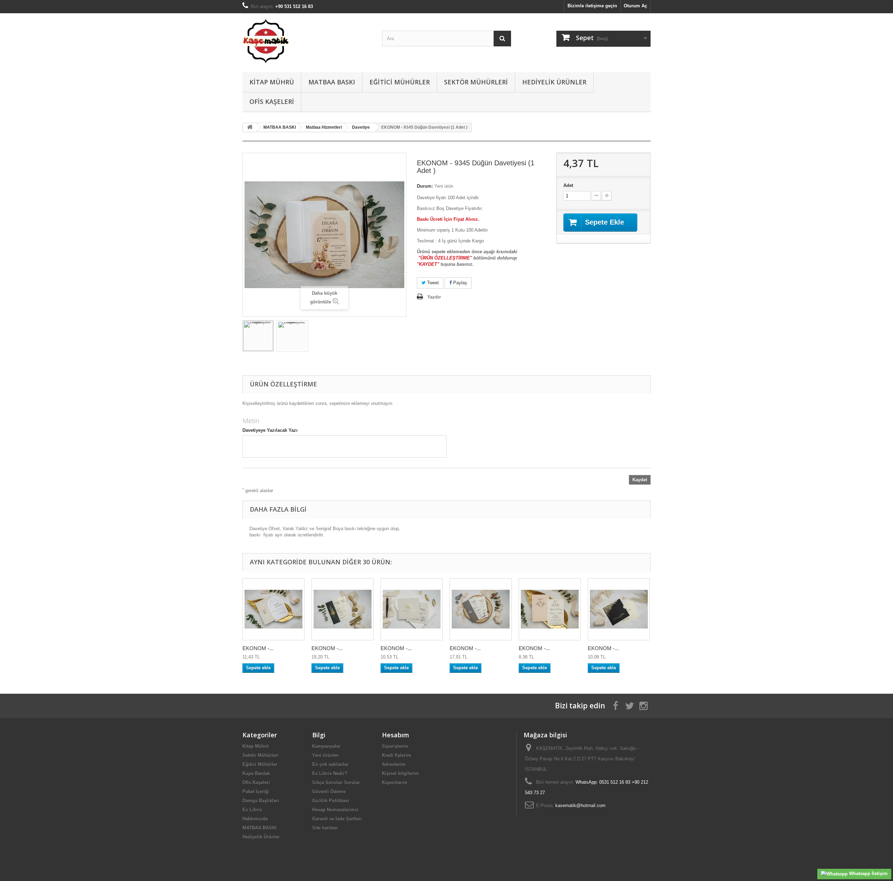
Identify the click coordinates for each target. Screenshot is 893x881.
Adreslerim (394, 764)
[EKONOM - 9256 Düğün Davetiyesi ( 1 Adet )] (412, 609)
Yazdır (434, 297)
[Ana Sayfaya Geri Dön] (249, 127)
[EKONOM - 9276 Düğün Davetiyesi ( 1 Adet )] (481, 609)
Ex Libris (252, 809)
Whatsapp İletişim (868, 873)
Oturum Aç (635, 5)
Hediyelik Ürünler (554, 82)
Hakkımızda (255, 818)
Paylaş (459, 282)
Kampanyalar (326, 746)
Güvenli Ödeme (329, 791)
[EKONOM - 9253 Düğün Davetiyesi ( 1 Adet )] (619, 609)
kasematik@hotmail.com (580, 805)
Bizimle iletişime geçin (592, 5)
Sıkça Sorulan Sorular (336, 782)
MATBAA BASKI (331, 82)
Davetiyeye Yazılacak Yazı (270, 430)
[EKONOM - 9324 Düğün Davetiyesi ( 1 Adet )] (550, 609)
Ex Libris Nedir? (329, 773)
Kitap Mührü (271, 82)
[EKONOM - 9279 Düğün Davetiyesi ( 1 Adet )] (343, 609)
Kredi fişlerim (396, 755)
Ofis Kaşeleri (271, 101)
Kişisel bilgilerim (400, 773)
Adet (568, 185)
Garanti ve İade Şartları (337, 818)
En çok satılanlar (330, 764)
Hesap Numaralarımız (335, 809)
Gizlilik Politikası (330, 800)
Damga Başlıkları (260, 800)
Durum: (425, 186)
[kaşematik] (307, 40)
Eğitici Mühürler (399, 82)
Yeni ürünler (325, 755)
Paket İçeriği (255, 791)
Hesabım (395, 735)
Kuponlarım (394, 782)
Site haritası (325, 827)
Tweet (432, 282)
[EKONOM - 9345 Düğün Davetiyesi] (258, 336)
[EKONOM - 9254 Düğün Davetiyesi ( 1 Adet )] (273, 609)
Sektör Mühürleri (476, 82)
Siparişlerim (395, 746)
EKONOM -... (257, 648)
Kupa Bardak (256, 773)
